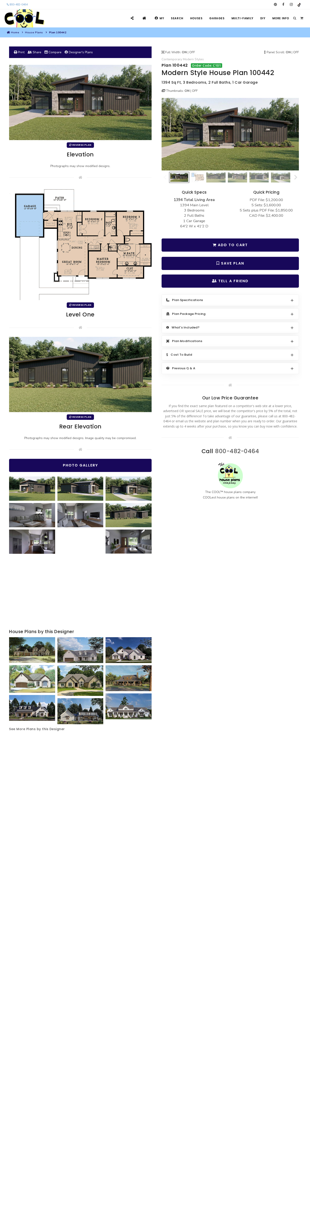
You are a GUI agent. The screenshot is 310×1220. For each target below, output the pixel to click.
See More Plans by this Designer (37, 729)
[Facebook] (283, 4)
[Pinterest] (275, 4)
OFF (192, 52)
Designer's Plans (80, 52)
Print (21, 52)
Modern (188, 59)
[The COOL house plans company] (230, 476)
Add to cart (232, 245)
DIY (263, 18)
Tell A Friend (232, 281)
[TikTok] (299, 4)
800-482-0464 (18, 4)
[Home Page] (144, 18)
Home (15, 32)
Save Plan (232, 263)
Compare (55, 52)
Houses (196, 18)
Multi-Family (242, 18)
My (162, 18)
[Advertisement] (80, 592)
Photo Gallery (80, 465)
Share (36, 52)
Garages (216, 18)
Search (177, 18)
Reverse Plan (81, 145)
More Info (280, 18)
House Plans (34, 32)
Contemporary (172, 59)
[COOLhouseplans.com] (24, 18)
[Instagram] (291, 4)
